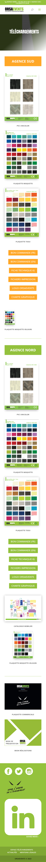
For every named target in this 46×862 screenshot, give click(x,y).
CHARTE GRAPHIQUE (23, 297)
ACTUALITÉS (12, 852)
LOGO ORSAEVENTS (23, 288)
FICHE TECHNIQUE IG (23, 270)
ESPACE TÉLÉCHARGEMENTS (21, 850)
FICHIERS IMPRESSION (23, 279)
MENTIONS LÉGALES (28, 852)
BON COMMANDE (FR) (23, 252)
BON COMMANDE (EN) (23, 261)
